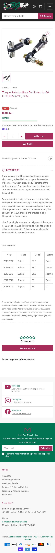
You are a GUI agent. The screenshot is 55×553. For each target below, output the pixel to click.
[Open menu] (50, 6)
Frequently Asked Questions (15, 491)
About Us (6, 476)
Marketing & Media (11, 479)
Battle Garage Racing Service (20, 537)
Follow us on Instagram (21, 402)
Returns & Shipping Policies (15, 487)
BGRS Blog (7, 494)
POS (35, 537)
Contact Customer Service (14, 521)
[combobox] (27, 16)
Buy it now (27, 144)
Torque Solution (9, 88)
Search (47, 16)
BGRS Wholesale (10, 483)
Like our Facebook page (21, 413)
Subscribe (45, 448)
